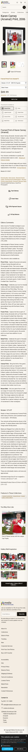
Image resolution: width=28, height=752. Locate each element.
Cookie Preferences (7, 691)
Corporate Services (6, 646)
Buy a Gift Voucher (6, 653)
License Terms (5, 680)
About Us (4, 628)
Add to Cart (14, 99)
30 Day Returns (21, 167)
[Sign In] (25, 2)
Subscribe (21, 614)
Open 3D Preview (16, 71)
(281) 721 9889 (7, 701)
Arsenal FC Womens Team (19, 181)
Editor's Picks (5, 635)
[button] (14, 746)
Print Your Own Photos (7, 649)
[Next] (25, 41)
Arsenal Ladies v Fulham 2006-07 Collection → (14, 584)
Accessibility (5, 659)
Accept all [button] (7, 749)
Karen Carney (12, 177)
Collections (20, 12)
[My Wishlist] (17, 2)
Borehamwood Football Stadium (13, 179)
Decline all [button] (20, 749)
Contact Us (4, 697)
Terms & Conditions (7, 677)
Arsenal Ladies (4, 177)
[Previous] (3, 41)
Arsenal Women (16, 496)
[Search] (24, 7)
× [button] (26, 736)
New (2, 642)
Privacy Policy (5, 666)
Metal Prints (4, 684)
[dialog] (14, 743)
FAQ (2, 663)
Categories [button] (5, 12)
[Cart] (21, 2)
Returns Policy (5, 670)
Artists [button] (13, 12)
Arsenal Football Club (7, 496)
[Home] (6, 2)
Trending (3, 639)
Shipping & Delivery (6, 673)
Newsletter (4, 687)
